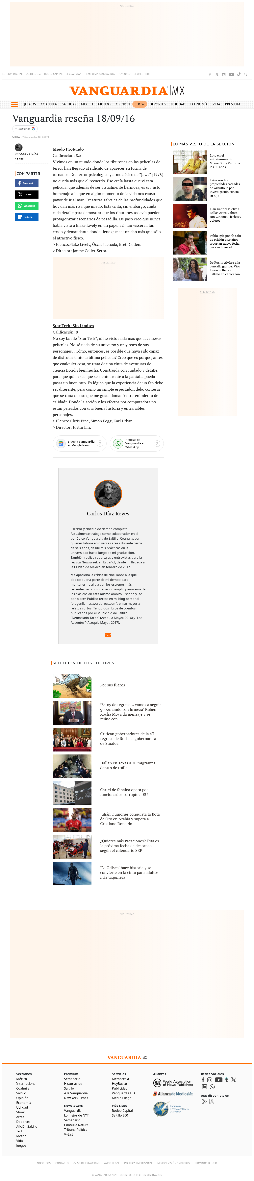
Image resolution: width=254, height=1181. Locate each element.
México (87, 104)
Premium (232, 104)
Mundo (104, 104)
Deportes (158, 104)
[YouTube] (231, 74)
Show (139, 104)
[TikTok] (239, 74)
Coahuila (49, 104)
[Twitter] (217, 74)
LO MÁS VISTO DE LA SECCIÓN (204, 144)
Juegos (30, 104)
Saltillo (69, 104)
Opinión (123, 104)
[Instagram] (224, 74)
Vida (216, 104)
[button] (14, 105)
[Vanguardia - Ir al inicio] (127, 90)
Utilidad (178, 104)
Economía (199, 104)
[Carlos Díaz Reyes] (108, 494)
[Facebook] (210, 74)
